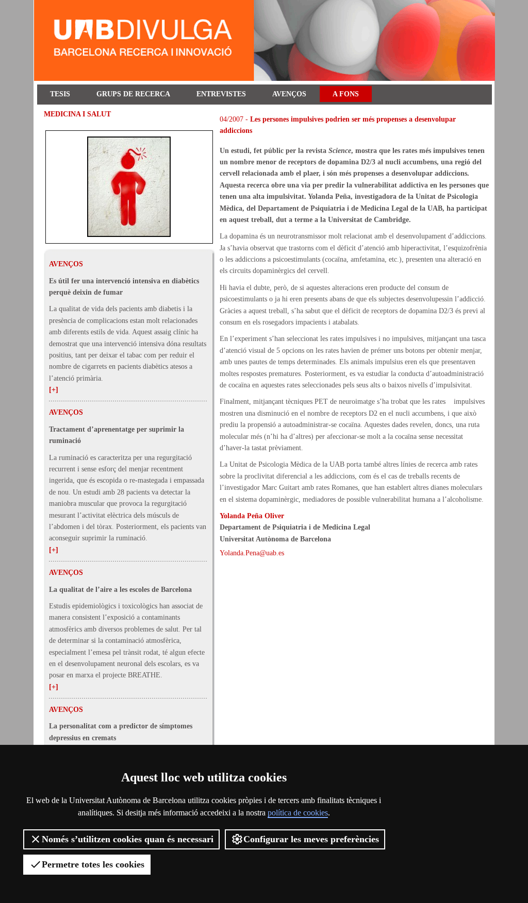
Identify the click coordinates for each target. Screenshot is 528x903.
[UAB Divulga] (266, 78)
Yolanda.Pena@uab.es (252, 553)
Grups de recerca (133, 94)
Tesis (60, 94)
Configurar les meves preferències (311, 839)
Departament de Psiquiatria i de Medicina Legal (295, 527)
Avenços (289, 94)
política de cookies (298, 812)
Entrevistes (221, 94)
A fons (346, 94)
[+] (53, 390)
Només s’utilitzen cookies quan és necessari (127, 839)
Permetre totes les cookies (93, 864)
